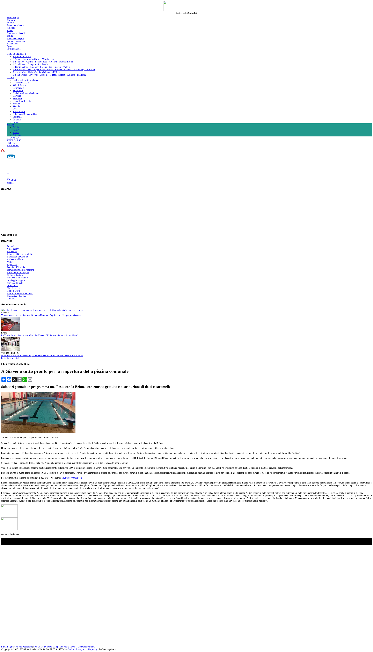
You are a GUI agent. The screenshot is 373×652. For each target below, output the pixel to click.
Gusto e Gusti (13, 291)
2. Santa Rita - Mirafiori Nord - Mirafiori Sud (33, 59)
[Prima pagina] (2, 151)
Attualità (11, 28)
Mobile (10, 183)
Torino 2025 (12, 285)
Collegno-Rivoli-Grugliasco (25, 80)
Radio (11, 156)
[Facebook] (8, 159)
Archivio (12, 180)
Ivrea (15, 109)
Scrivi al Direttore (78, 646)
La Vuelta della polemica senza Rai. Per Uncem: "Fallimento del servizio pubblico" (39, 335)
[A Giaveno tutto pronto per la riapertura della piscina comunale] (38, 432)
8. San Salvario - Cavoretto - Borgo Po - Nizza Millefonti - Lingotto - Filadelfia (49, 75)
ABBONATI (13, 145)
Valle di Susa (19, 111)
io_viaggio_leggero (16, 280)
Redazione (27, 646)
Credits (70, 649)
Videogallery (13, 249)
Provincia (17, 116)
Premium (90, 646)
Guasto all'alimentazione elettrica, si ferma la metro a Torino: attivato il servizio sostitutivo (42, 355)
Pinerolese (17, 98)
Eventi (10, 30)
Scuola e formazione (16, 41)
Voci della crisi (14, 288)
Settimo (16, 103)
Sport (9, 46)
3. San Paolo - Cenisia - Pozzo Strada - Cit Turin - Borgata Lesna (43, 61)
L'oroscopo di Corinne (17, 256)
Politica (10, 22)
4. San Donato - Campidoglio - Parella (30, 64)
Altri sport (17, 135)
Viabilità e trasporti (15, 38)
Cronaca (11, 20)
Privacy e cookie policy (86, 649)
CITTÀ (10, 77)
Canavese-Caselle (21, 82)
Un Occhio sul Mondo (17, 277)
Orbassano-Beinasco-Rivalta (26, 114)
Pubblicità (64, 646)
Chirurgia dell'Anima (16, 296)
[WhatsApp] (8, 169)
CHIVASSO (13, 137)
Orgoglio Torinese (15, 275)
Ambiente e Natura (15, 259)
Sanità (10, 36)
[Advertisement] (23, 211)
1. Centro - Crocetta (22, 56)
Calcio (16, 127)
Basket (16, 132)
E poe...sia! (12, 264)
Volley (16, 130)
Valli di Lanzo (19, 85)
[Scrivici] (8, 177)
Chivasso (17, 96)
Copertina (11, 298)
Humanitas (12, 251)
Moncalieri (18, 90)
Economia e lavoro (15, 25)
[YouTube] (8, 167)
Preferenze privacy (107, 649)
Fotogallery (12, 246)
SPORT (10, 124)
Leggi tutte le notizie (10, 358)
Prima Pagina (13, 17)
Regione (17, 119)
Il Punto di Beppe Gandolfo (19, 254)
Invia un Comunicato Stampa (46, 646)
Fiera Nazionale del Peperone (20, 270)
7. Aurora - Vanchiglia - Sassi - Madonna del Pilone (36, 72)
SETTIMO (12, 143)
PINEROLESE (14, 140)
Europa (16, 122)
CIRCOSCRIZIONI (16, 54)
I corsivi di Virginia (16, 267)
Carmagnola (18, 88)
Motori (10, 262)
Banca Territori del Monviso (20, 293)
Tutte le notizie (14, 49)
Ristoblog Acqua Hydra (18, 272)
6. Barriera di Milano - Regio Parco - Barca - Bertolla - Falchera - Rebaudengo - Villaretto (54, 69)
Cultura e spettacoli (16, 33)
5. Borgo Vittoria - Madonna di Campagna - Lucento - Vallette (41, 67)
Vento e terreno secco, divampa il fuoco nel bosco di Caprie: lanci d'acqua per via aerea (41, 315)
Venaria (16, 106)
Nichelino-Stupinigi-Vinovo (25, 93)
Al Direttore (12, 43)
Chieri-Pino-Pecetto (22, 101)
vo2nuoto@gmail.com (72, 478)
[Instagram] (8, 162)
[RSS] (8, 172)
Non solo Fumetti (15, 283)
